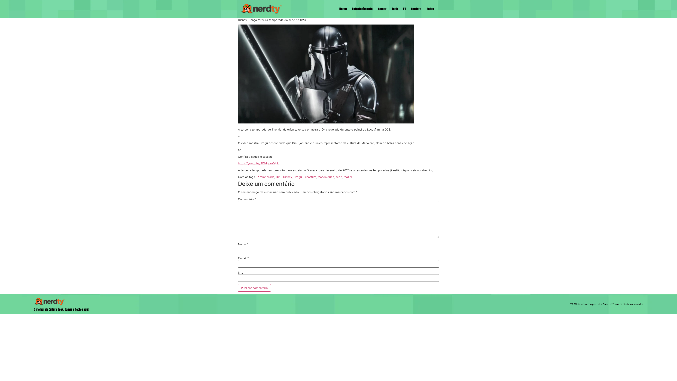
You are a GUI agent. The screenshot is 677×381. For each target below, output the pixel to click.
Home (343, 9)
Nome (243, 244)
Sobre (430, 9)
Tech (395, 9)
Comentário (247, 199)
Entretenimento (362, 9)
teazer (348, 177)
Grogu (298, 177)
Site (240, 272)
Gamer (382, 9)
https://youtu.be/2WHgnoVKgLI (258, 163)
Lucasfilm (309, 177)
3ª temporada (265, 177)
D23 (279, 177)
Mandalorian (326, 177)
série (339, 177)
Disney (287, 177)
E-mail (243, 258)
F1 (404, 9)
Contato (416, 9)
